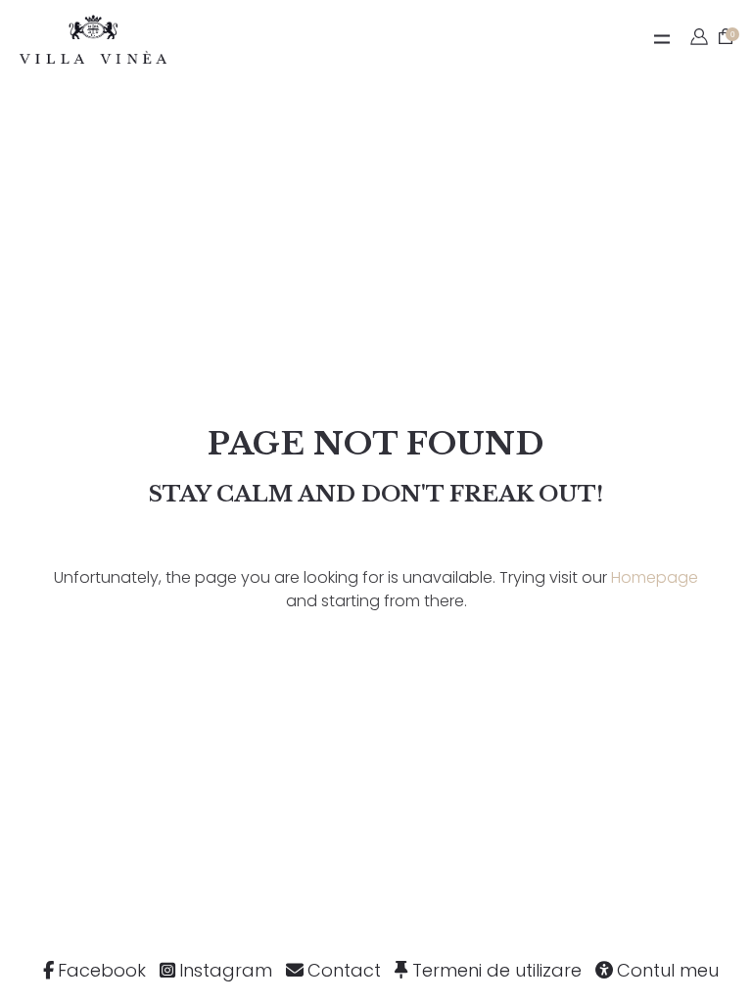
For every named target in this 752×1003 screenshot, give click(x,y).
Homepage (654, 577)
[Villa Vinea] (93, 39)
